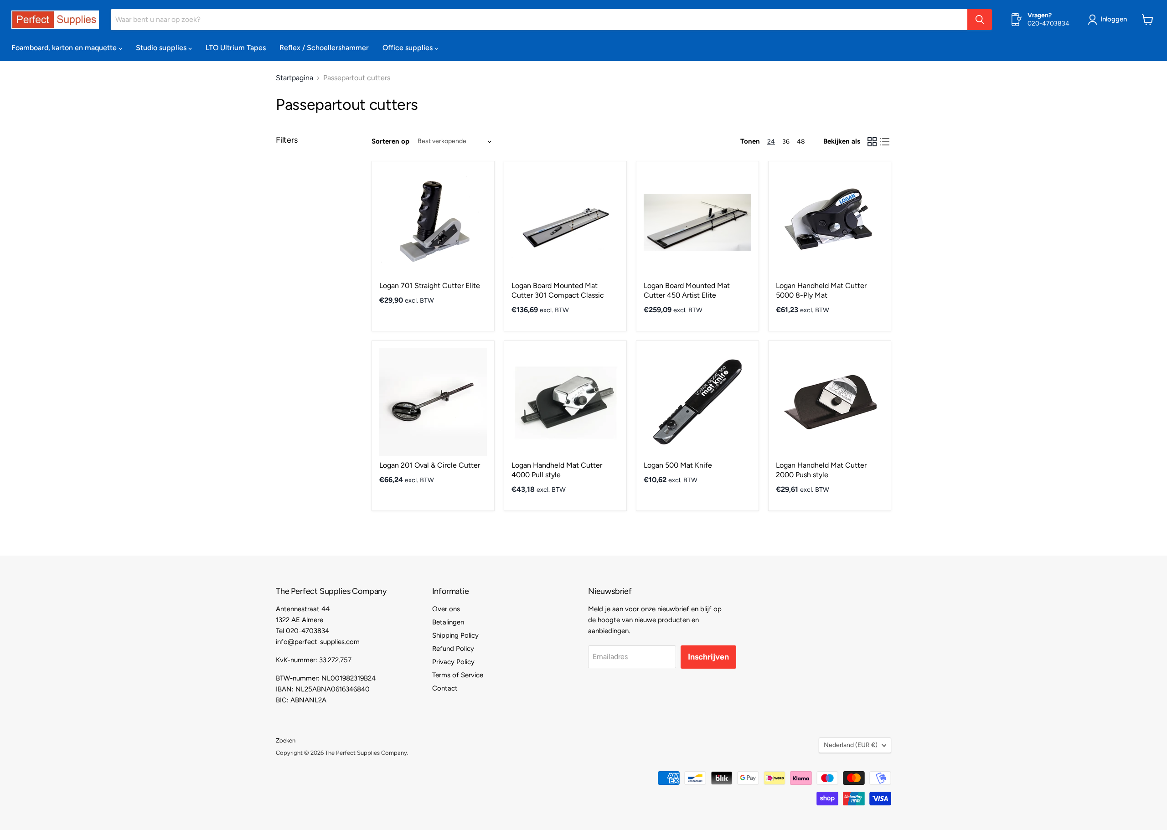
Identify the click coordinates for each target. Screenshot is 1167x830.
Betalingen (448, 622)
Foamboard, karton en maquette (65, 47)
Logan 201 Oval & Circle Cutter (429, 465)
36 (786, 141)
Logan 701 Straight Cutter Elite (429, 285)
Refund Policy (453, 648)
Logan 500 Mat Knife (678, 465)
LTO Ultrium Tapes (236, 47)
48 (801, 141)
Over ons (446, 609)
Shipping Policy (455, 635)
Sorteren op (390, 141)
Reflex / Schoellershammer (324, 47)
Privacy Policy (453, 662)
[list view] (884, 141)
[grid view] (872, 141)
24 (771, 141)
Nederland (851, 745)
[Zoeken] (979, 19)
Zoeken (285, 740)
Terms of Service (457, 675)
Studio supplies (162, 47)
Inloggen (1113, 19)
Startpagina (294, 78)
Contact (445, 688)
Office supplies (408, 47)
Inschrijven (708, 657)
